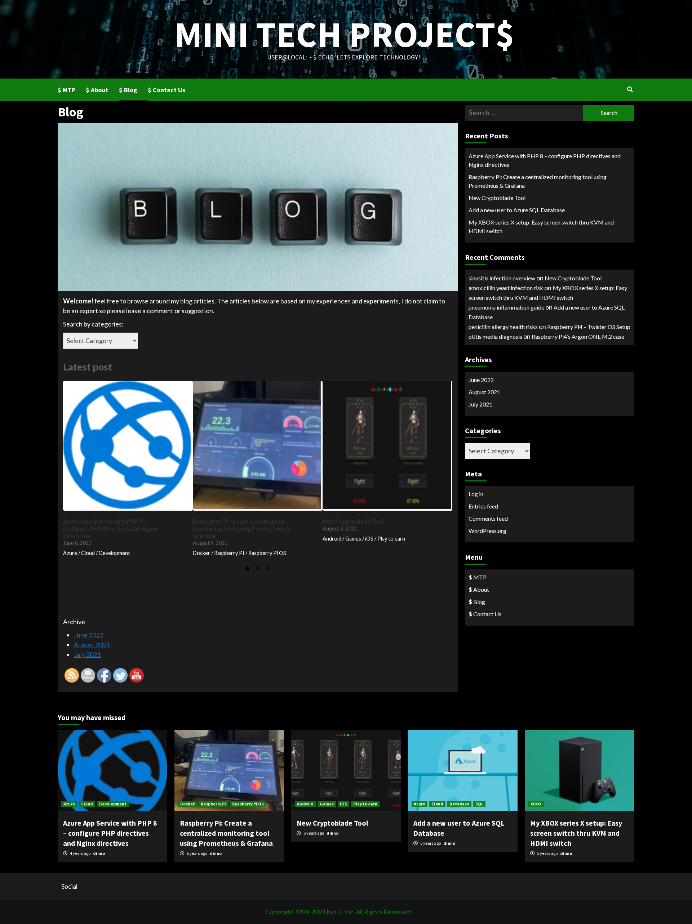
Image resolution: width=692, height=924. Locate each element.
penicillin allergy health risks (503, 326)
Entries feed (483, 506)
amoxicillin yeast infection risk (506, 287)
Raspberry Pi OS (248, 804)
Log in (476, 493)
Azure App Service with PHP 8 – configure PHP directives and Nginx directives (545, 160)
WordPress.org (487, 530)
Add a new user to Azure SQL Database (517, 209)
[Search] (629, 89)
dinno (99, 853)
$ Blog (128, 90)
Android (305, 804)
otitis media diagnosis (495, 336)
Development (113, 804)
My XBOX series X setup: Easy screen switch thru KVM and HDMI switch (541, 226)
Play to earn (365, 804)
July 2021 (480, 404)
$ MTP (66, 90)
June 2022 (481, 379)
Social (69, 886)
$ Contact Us (166, 90)
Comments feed (488, 518)
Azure (69, 804)
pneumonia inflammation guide (506, 307)
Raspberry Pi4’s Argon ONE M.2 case (578, 336)
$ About (97, 90)
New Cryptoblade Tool (497, 197)
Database (459, 804)
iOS (343, 804)
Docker (187, 804)
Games (327, 804)
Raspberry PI (213, 804)
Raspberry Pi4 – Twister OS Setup (588, 326)
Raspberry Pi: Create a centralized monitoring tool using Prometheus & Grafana (538, 181)
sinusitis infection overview (502, 278)
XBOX (536, 804)
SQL (479, 804)
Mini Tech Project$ (344, 34)
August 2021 (484, 391)
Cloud (87, 804)
